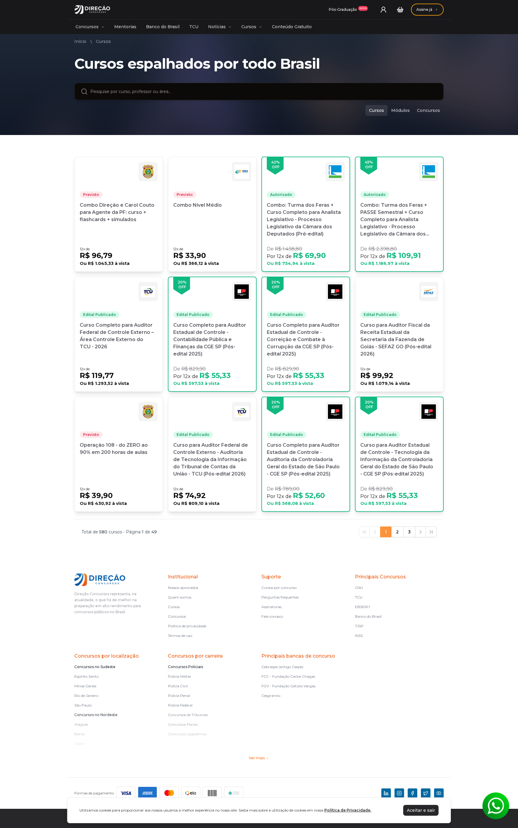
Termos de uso (180, 635)
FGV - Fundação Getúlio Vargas (288, 686)
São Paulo (83, 705)
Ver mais (257, 758)
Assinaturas (271, 606)
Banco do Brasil (163, 26)
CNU (359, 587)
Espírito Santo (86, 676)
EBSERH (362, 606)
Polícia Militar (179, 676)
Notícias (217, 26)
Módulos (400, 110)
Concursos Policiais (185, 666)
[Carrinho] (400, 10)
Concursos (87, 26)
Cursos (248, 26)
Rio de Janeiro (86, 695)
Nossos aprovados (183, 587)
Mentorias (125, 26)
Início (80, 41)
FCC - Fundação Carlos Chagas (288, 676)
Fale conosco (272, 616)
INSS (359, 635)
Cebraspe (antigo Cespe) (282, 666)
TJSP (359, 626)
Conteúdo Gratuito (292, 26)
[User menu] (383, 10)
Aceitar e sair (421, 810)
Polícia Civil (178, 686)
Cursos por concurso (278, 587)
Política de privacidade (187, 626)
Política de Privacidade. (347, 810)
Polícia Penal (179, 695)
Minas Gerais (85, 686)
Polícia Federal (180, 705)
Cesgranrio (270, 695)
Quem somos (179, 597)
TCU (193, 26)
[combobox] (263, 91)
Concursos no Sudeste (94, 666)
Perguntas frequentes (280, 597)
